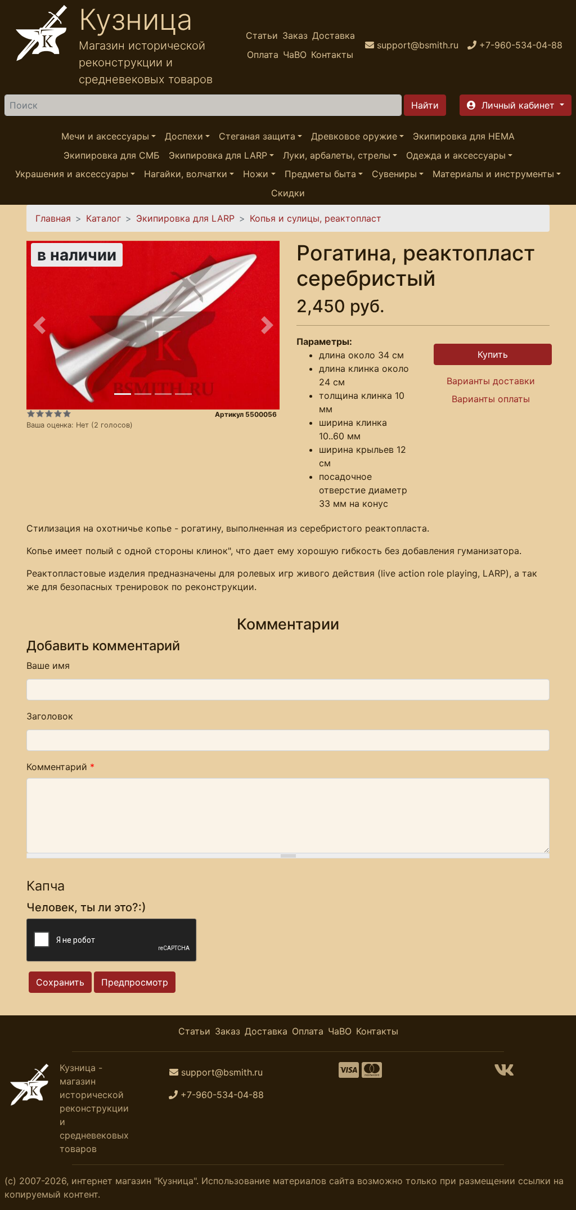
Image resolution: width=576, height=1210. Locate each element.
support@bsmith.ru (222, 1072)
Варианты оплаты (491, 398)
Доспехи (184, 136)
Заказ (295, 35)
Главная (53, 218)
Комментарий (60, 766)
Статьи (262, 35)
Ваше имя (48, 665)
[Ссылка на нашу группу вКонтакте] (504, 1073)
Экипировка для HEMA (464, 136)
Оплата (262, 54)
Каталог (103, 218)
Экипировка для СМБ (112, 155)
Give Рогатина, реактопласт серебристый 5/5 (66, 413)
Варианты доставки (491, 380)
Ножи (255, 173)
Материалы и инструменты (493, 173)
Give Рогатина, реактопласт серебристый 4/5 (57, 413)
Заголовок (49, 716)
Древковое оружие (354, 136)
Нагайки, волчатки (185, 173)
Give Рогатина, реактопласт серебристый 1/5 (30, 413)
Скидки (288, 193)
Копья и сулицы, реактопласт (315, 218)
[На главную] (42, 45)
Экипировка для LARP (218, 155)
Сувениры (394, 173)
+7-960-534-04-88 (222, 1094)
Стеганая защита (257, 136)
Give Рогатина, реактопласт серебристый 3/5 (48, 413)
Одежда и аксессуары (456, 155)
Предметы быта (320, 173)
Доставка (333, 35)
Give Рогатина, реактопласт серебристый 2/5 (39, 413)
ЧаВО (295, 54)
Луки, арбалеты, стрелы (336, 155)
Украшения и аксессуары (71, 173)
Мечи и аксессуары (105, 136)
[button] (516, 105)
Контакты (332, 54)
